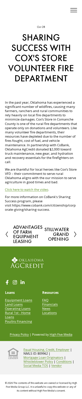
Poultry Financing (18, 321)
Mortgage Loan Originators (43, 358)
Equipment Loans (18, 300)
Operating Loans (18, 308)
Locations (49, 313)
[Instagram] (15, 283)
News (46, 308)
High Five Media (61, 335)
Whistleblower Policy (38, 362)
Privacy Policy (19, 335)
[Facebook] (7, 283)
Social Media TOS (35, 366)
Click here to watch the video (26, 189)
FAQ (45, 300)
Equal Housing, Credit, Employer (46, 350)
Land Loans (14, 304)
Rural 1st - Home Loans (18, 315)
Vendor (56, 366)
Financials (50, 304)
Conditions (64, 362)
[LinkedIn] (22, 283)
